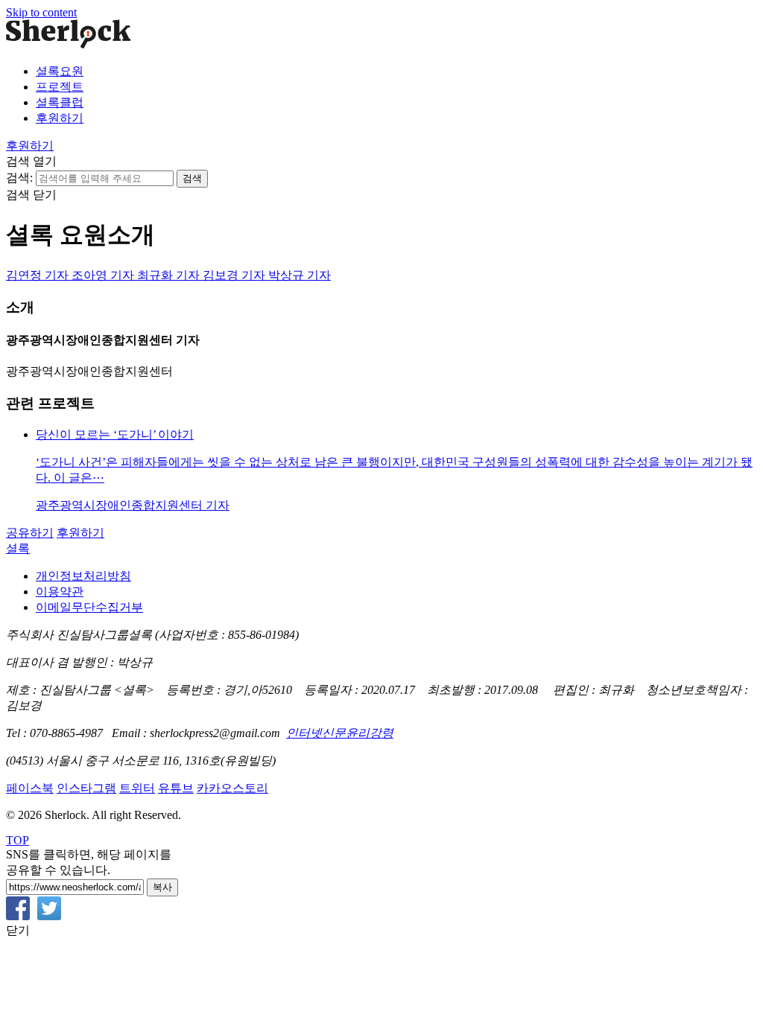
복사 (162, 887)
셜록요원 (59, 71)
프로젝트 (59, 86)
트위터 (137, 788)
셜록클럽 (59, 102)
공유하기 (30, 532)
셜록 (18, 548)
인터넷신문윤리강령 (339, 733)
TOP (17, 840)
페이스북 (30, 788)
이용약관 (59, 591)
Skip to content (41, 12)
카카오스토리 (232, 788)
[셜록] (68, 45)
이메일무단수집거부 (89, 607)
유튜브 (176, 788)
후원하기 (59, 118)
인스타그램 (86, 788)
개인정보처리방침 (83, 576)
